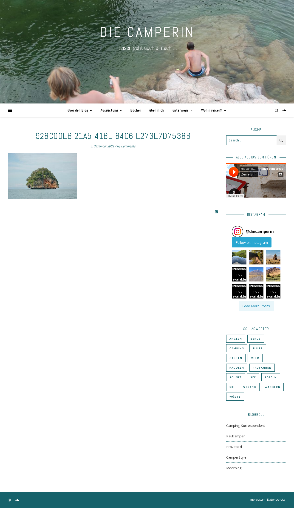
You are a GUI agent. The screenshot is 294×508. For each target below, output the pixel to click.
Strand (249, 387)
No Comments (126, 146)
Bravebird (234, 446)
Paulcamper (235, 436)
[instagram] (277, 110)
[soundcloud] (284, 110)
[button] (239, 257)
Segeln (271, 377)
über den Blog (78, 110)
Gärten (235, 358)
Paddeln (236, 367)
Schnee (235, 377)
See (253, 377)
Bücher (135, 110)
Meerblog (234, 467)
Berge (256, 338)
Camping (236, 348)
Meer (255, 358)
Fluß (258, 348)
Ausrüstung (109, 110)
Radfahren (262, 367)
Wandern (272, 387)
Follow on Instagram (252, 242)
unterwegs (180, 110)
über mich (156, 110)
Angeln (235, 338)
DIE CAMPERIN (147, 32)
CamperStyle (236, 457)
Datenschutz (276, 499)
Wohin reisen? (211, 110)
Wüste (235, 396)
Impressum (257, 499)
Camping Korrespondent (245, 425)
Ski (232, 387)
